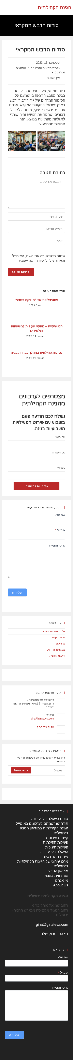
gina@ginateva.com (42, 718)
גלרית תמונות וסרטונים (45, 68)
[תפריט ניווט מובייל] (3, 7)
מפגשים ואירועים (55, 649)
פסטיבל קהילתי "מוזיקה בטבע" (36, 300)
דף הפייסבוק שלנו (54, 934)
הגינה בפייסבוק (45, 727)
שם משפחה (58, 452)
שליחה (17, 592)
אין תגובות (53, 77)
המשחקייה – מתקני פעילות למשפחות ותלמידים (36, 328)
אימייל (61, 468)
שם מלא (60, 515)
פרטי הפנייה (57, 545)
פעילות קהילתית (55, 842)
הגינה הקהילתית (54, 7)
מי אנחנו (61, 881)
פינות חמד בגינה (55, 857)
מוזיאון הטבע (58, 871)
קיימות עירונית (57, 655)
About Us (60, 885)
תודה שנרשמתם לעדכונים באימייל (42, 824)
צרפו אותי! (21, 770)
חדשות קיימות (57, 637)
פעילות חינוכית (56, 847)
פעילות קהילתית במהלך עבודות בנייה (36, 353)
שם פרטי (60, 437)
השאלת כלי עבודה (54, 852)
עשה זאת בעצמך (55, 876)
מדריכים (60, 643)
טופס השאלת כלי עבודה (49, 819)
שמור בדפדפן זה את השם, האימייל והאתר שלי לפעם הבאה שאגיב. (38, 258)
